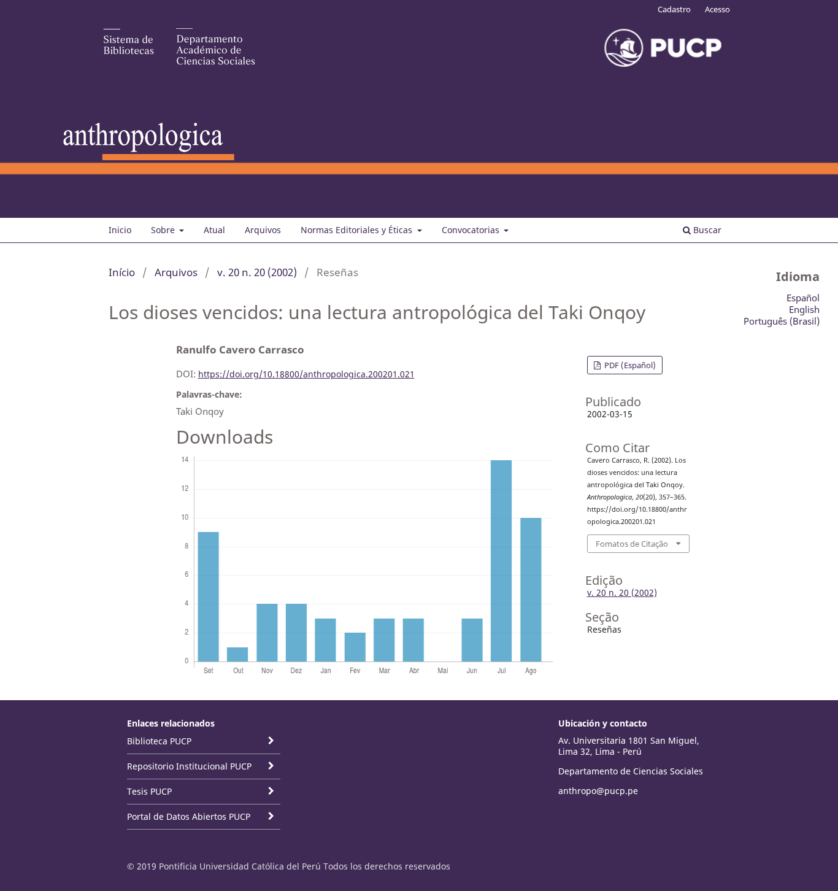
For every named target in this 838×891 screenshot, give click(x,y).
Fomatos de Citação (632, 543)
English (804, 309)
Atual (214, 230)
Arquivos (263, 230)
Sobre (164, 230)
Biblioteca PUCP (159, 741)
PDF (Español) (629, 365)
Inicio (120, 230)
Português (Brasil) (782, 321)
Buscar (706, 230)
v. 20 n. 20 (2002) (257, 272)
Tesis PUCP (149, 791)
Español (803, 297)
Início (122, 272)
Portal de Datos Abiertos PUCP (188, 816)
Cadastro (674, 9)
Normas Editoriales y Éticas (358, 230)
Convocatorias (472, 230)
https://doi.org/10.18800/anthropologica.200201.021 (306, 374)
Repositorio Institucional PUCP (189, 766)
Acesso (717, 9)
